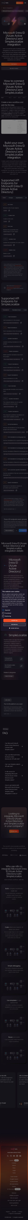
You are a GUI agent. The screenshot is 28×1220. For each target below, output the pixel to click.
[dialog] (14, 610)
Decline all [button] (14, 624)
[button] (14, 628)
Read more (5, 606)
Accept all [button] (15, 620)
